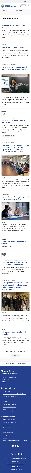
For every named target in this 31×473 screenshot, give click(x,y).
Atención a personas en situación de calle (14, 394)
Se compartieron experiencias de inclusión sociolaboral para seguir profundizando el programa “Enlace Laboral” (15, 286)
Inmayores (6, 425)
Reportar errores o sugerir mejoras (15, 364)
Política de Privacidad (15, 469)
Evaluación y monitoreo (9, 407)
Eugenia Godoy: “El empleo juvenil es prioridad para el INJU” (15, 198)
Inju (4, 399)
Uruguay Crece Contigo (9, 404)
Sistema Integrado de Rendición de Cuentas (15, 440)
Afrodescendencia (8, 432)
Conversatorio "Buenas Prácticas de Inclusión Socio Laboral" (15, 263)
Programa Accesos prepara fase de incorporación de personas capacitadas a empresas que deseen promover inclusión (15, 148)
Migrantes (5, 435)
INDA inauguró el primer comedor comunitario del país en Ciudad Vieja (15, 69)
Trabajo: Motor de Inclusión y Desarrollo (13, 121)
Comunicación (7, 391)
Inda (4, 430)
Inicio (2, 10)
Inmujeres (5, 401)
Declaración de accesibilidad (15, 464)
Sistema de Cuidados (9, 420)
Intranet (5, 438)
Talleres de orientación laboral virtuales (14, 242)
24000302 (9, 379)
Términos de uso (15, 467)
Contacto (3, 382)
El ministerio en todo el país (10, 409)
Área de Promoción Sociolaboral (14, 47)
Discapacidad (6, 427)
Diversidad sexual (8, 412)
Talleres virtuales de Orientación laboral (15, 26)
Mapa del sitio (15, 461)
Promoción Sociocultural (10, 422)
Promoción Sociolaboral (9, 396)
